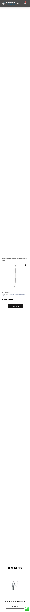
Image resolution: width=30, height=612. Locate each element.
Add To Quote (15, 306)
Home (3, 258)
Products (6, 258)
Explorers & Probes (21, 258)
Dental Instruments (13, 258)
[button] (17, 3)
